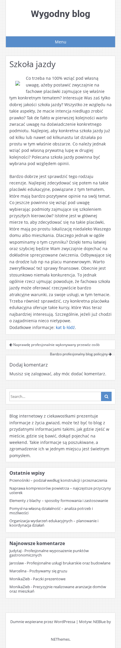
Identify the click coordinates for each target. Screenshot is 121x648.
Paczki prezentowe (49, 578)
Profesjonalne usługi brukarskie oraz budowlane (68, 563)
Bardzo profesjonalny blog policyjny (79, 354)
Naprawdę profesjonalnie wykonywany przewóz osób (56, 344)
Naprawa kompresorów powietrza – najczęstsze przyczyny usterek (60, 490)
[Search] (106, 396)
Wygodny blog (60, 13)
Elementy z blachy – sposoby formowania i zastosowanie (58, 500)
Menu (60, 42)
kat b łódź (65, 327)
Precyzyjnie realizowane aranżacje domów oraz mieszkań (57, 589)
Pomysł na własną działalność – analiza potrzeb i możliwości (51, 510)
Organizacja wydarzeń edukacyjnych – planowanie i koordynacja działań (53, 523)
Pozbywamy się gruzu (48, 571)
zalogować (41, 373)
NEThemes (60, 639)
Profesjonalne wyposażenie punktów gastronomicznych (49, 553)
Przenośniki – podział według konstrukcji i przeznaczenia (58, 480)
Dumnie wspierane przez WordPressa (42, 621)
